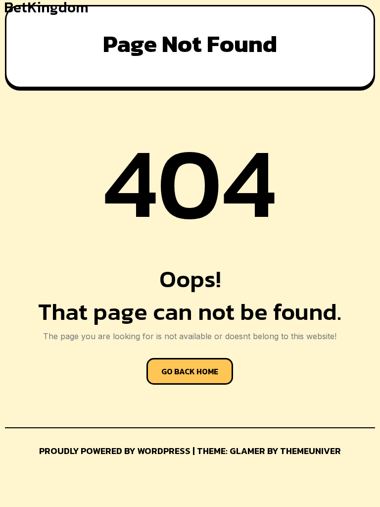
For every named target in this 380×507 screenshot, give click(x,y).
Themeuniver (310, 450)
